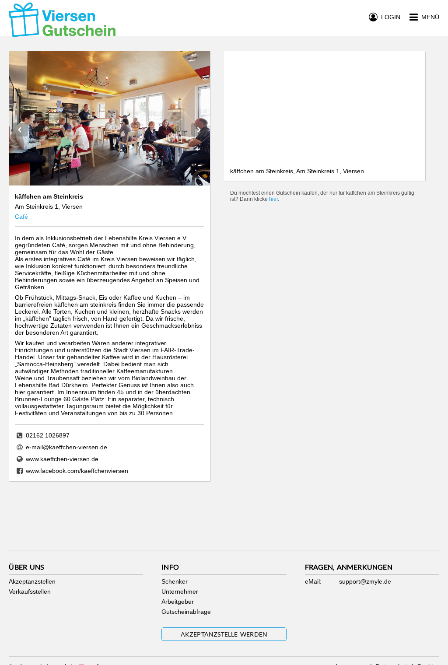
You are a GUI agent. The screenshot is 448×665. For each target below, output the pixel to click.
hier (273, 199)
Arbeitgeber (177, 601)
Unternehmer (179, 591)
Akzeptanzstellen (32, 581)
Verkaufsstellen (30, 591)
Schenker (174, 581)
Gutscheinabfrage (186, 611)
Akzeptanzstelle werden (224, 634)
